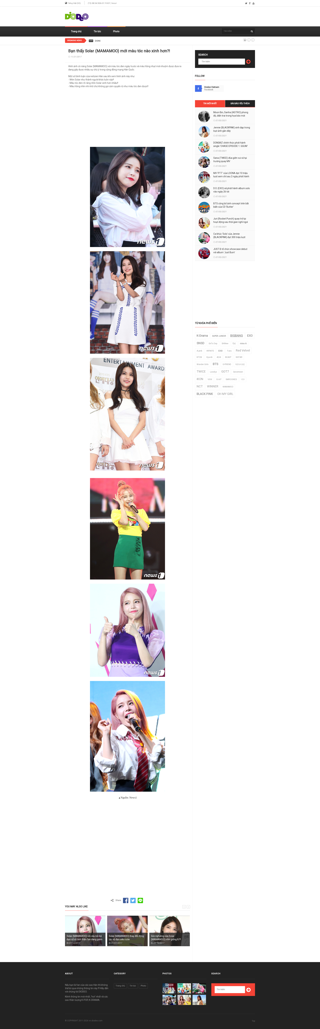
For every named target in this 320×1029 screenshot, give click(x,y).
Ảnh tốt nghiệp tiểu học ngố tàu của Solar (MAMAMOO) (169, 938)
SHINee (225, 343)
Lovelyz (213, 372)
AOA (219, 357)
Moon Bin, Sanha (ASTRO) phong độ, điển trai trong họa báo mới (230, 114)
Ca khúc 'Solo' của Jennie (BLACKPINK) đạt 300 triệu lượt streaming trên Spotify (229, 237)
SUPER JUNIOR (219, 336)
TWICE (201, 371)
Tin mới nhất (210, 103)
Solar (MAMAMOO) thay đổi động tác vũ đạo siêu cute (84, 938)
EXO (250, 335)
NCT (200, 386)
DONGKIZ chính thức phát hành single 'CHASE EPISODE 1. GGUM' (126, 41)
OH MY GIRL (225, 394)
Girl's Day (213, 343)
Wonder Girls (202, 364)
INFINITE (210, 351)
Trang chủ (76, 31)
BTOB (199, 357)
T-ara (229, 351)
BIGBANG (236, 335)
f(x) (234, 343)
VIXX (210, 379)
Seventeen (238, 372)
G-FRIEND (227, 364)
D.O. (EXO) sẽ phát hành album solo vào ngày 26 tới (231, 190)
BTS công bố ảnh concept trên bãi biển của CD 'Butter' (231, 205)
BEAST (228, 357)
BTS (215, 364)
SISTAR (239, 357)
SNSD (200, 343)
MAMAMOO (228, 387)
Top (253, 1021)
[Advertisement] (194, 16)
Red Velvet (243, 350)
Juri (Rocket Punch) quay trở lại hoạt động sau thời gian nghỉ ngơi (230, 220)
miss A (243, 343)
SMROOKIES (231, 379)
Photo (116, 31)
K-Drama (202, 335)
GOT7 (225, 371)
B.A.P (218, 379)
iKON (200, 379)
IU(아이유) (240, 364)
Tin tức (97, 31)
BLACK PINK (205, 394)
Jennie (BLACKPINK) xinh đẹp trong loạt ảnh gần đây (231, 129)
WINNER (212, 386)
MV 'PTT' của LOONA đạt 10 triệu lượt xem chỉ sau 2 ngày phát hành (231, 175)
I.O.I (242, 379)
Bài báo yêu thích (240, 103)
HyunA (209, 357)
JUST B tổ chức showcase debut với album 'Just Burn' (230, 251)
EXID (220, 351)
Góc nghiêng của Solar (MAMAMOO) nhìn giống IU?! (124, 938)
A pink (199, 351)
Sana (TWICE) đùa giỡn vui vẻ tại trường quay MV (230, 160)
